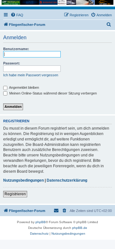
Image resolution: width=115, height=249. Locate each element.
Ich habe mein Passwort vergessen (30, 75)
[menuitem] (17, 15)
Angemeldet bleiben (23, 87)
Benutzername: (16, 49)
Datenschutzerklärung (67, 180)
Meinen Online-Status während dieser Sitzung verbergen (52, 93)
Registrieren (15, 194)
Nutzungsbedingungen (23, 180)
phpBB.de (79, 228)
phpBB (40, 222)
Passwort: (11, 63)
